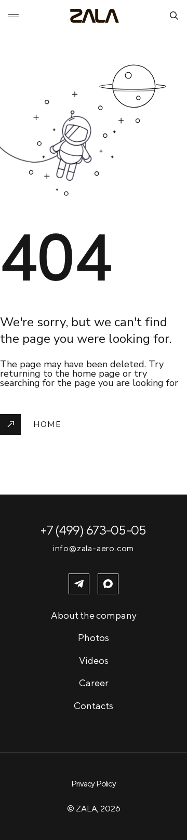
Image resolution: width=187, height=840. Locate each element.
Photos (93, 637)
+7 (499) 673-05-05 (93, 530)
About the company (94, 615)
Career (94, 682)
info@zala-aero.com (93, 548)
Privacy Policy (93, 784)
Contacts (93, 705)
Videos (94, 660)
